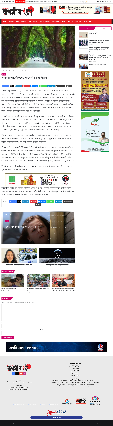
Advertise (90, 423)
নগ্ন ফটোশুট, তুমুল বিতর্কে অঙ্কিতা (19, 226)
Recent (87, 28)
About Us (85, 423)
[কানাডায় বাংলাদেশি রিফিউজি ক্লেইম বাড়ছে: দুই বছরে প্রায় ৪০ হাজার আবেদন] (83, 43)
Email (3, 329)
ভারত (17, 21)
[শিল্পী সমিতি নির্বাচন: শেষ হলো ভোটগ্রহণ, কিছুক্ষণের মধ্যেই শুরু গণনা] (38, 280)
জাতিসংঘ (47, 21)
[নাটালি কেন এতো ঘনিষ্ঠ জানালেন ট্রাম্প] (83, 66)
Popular (103, 28)
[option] (38, 227)
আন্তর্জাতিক (23, 21)
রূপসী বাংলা (24, 423)
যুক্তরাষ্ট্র (4, 21)
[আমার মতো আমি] (83, 35)
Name (3, 322)
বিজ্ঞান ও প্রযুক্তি (55, 21)
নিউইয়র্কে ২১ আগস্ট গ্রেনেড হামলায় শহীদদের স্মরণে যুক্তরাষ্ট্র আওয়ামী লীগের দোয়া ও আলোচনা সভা (46, 1)
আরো (70, 21)
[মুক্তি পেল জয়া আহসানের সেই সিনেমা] (12, 280)
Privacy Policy (97, 423)
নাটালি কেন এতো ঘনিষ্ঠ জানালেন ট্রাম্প (98, 64)
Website (42, 329)
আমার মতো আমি (93, 33)
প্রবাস (41, 21)
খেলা (29, 21)
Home (4, 70)
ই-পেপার (78, 21)
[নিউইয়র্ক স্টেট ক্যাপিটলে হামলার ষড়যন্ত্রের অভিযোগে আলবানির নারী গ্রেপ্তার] (83, 50)
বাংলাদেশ (11, 21)
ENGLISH (88, 21)
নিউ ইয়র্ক (35, 21)
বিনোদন (63, 21)
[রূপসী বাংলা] (18, 11)
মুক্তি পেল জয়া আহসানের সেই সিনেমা (8, 288)
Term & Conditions (106, 423)
